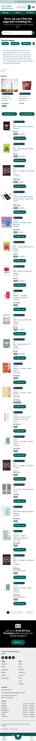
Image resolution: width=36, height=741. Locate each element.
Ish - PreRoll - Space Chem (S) (23, 489)
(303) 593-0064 (6, 690)
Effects (3, 672)
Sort (32, 739)
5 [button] (21, 612)
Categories (4, 669)
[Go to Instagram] (6, 657)
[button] (33, 7)
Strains (3, 675)
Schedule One (6, 96)
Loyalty (21, 684)
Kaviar (15, 194)
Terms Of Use (13, 729)
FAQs (20, 678)
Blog (20, 667)
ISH (14, 487)
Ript (14, 124)
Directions (22, 672)
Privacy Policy (5, 729)
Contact (21, 669)
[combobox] (22, 7)
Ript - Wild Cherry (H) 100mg (23, 126)
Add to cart (10, 114)
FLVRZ (15, 415)
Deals (3, 667)
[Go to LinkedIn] (13, 657)
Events (21, 675)
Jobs (20, 681)
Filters (4, 739)
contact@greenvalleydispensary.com (13, 693)
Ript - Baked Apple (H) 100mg (23, 149)
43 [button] (28, 612)
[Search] (29, 7)
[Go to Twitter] (9, 657)
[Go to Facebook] (2, 657)
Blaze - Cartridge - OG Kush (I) (23, 466)
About (21, 664)
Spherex (15, 220)
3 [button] (14, 612)
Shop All (4, 664)
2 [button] (11, 612)
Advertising (5, 678)
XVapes (15, 439)
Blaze (14, 169)
